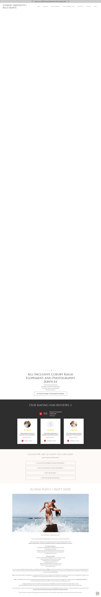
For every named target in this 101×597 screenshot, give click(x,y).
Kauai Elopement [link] (55, 6)
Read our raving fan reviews (50, 477)
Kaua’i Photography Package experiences (50, 468)
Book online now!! (50, 473)
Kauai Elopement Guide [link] (69, 6)
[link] (15, 8)
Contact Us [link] (81, 6)
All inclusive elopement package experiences (50, 463)
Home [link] (38, 6)
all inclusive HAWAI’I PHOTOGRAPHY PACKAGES (50, 393)
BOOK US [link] (89, 6)
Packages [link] (45, 6)
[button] (95, 6)
